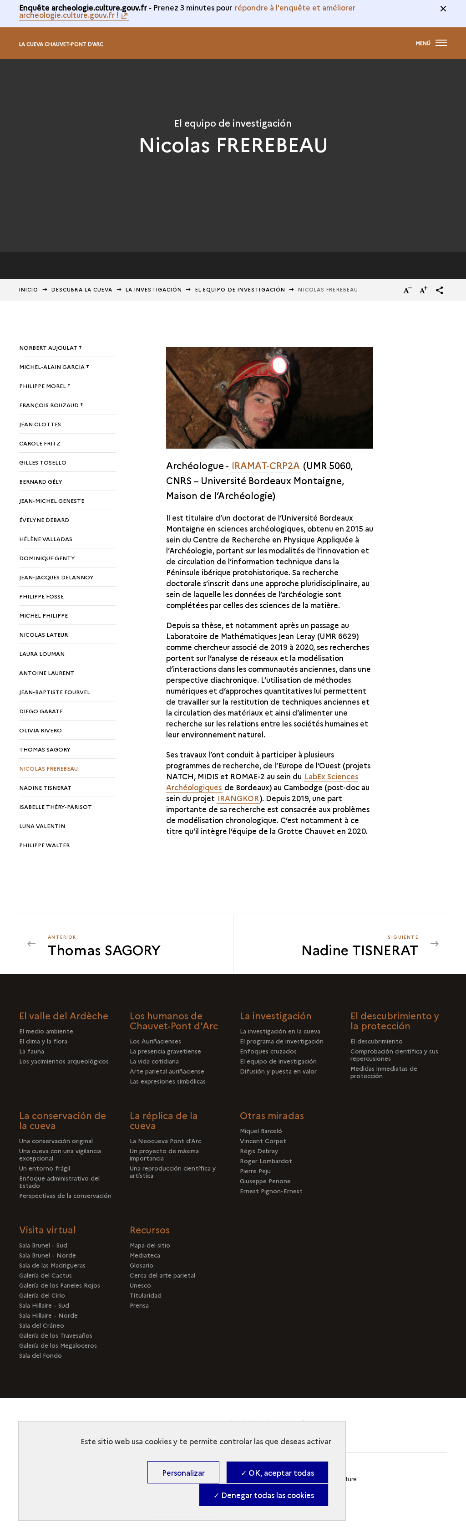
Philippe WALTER (44, 845)
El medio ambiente (46, 1031)
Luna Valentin (42, 825)
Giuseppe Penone (265, 1180)
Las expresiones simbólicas (168, 1081)
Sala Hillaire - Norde (48, 1315)
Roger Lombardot (266, 1160)
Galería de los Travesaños (55, 1335)
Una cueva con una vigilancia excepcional (60, 1154)
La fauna (31, 1051)
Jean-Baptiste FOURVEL (54, 691)
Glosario (141, 1265)
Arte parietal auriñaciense (167, 1071)
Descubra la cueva (82, 289)
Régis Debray (259, 1150)
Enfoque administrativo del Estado (59, 1181)
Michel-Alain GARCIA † (54, 366)
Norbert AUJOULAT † (50, 347)
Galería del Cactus (45, 1275)
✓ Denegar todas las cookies (263, 1495)
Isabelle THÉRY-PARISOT (55, 806)
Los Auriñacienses (155, 1041)
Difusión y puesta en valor (278, 1071)
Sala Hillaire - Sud (44, 1305)
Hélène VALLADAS (45, 538)
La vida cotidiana (154, 1061)
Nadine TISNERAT (45, 787)
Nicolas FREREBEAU (48, 768)
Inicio (29, 289)
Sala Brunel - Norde (47, 1255)
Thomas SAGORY (45, 749)
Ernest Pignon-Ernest (271, 1190)
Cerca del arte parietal (162, 1275)
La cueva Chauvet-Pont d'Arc (61, 44)
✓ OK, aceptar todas (277, 1472)
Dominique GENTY (47, 558)
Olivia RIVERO (40, 730)
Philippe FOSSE (41, 596)
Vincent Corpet (263, 1140)
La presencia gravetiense (165, 1051)
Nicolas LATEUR (43, 634)
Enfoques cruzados (268, 1051)
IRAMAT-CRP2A (266, 465)
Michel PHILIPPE (43, 615)
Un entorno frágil (44, 1168)
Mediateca (145, 1255)
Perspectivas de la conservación (65, 1195)
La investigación (154, 289)
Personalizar (183, 1472)
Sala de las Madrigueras (52, 1265)
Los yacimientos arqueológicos (64, 1061)
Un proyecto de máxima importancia (164, 1154)
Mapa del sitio (150, 1245)
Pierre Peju (255, 1170)
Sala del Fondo (40, 1355)
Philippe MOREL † (45, 385)
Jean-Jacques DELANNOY (56, 577)
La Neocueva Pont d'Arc (165, 1140)
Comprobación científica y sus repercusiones (394, 1054)
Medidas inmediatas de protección (383, 1071)
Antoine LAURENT (46, 672)
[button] (439, 290)
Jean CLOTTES (40, 424)
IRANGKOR (238, 798)
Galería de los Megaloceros (58, 1345)
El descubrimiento (376, 1041)
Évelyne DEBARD (44, 519)
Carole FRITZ (40, 443)
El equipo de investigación (240, 289)
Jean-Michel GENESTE (51, 500)
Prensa (139, 1305)
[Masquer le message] (443, 8)
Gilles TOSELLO (42, 462)
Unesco (140, 1285)
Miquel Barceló (261, 1130)
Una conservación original (56, 1140)
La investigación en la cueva (280, 1031)
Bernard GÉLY (40, 481)
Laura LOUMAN (42, 653)
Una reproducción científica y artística (173, 1171)
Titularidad (146, 1295)
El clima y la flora (43, 1041)
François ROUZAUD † (51, 405)
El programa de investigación (282, 1041)
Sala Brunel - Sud (43, 1245)
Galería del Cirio (42, 1295)
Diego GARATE (41, 711)
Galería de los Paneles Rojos (59, 1285)
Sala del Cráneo (41, 1325)
